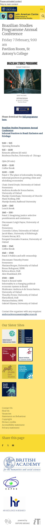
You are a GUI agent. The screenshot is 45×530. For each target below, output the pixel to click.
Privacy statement (10, 427)
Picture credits (9, 422)
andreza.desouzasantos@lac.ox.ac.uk (19, 314)
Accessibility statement (13, 425)
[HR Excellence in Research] (14, 503)
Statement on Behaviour (14, 416)
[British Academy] (21, 464)
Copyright (7, 419)
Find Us (5, 411)
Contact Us (7, 408)
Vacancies (6, 413)
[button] (41, 9)
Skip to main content (9, 4)
